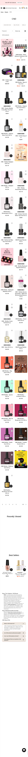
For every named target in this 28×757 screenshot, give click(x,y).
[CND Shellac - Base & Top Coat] (21, 71)
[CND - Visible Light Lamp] (7, 71)
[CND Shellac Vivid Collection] (21, 459)
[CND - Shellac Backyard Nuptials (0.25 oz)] (21, 255)
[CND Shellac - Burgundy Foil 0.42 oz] (21, 410)
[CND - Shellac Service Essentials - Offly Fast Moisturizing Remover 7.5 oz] (21, 281)
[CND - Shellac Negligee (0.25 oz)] (7, 151)
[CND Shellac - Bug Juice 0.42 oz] (7, 362)
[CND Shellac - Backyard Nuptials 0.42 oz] (7, 281)
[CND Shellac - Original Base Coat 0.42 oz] (7, 125)
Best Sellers (14, 555)
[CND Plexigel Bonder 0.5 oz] (21, 229)
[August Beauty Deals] (21, 152)
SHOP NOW (19, 2)
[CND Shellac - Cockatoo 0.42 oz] (21, 386)
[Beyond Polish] (10, 8)
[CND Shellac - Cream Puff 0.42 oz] (21, 310)
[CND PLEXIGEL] (21, 364)
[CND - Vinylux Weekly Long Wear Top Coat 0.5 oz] (7, 98)
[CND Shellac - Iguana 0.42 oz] (7, 386)
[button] (1, 8)
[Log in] (24, 8)
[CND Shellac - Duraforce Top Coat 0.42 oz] (7, 482)
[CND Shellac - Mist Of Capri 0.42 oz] (7, 410)
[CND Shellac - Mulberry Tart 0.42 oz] (7, 458)
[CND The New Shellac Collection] (7, 47)
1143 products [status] (5, 35)
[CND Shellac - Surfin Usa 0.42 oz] (7, 434)
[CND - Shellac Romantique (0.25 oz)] (21, 177)
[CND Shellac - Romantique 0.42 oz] (7, 203)
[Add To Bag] (24, 50)
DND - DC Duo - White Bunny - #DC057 (20, 574)
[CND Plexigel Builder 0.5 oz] (21, 336)
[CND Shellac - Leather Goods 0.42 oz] (21, 434)
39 (23, 504)
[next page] (26, 504)
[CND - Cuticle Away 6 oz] (21, 125)
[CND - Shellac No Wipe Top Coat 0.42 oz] (7, 229)
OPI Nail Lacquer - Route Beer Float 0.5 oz (7, 573)
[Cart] (26, 8)
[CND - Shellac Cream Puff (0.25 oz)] (7, 310)
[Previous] (3, 566)
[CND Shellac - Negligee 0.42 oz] (7, 177)
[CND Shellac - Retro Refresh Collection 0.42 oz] (21, 46)
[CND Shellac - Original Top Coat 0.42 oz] (21, 98)
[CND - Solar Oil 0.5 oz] (7, 336)
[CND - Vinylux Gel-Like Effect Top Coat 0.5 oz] (21, 203)
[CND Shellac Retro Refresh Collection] (7, 257)
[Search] (20, 8)
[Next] (25, 566)
